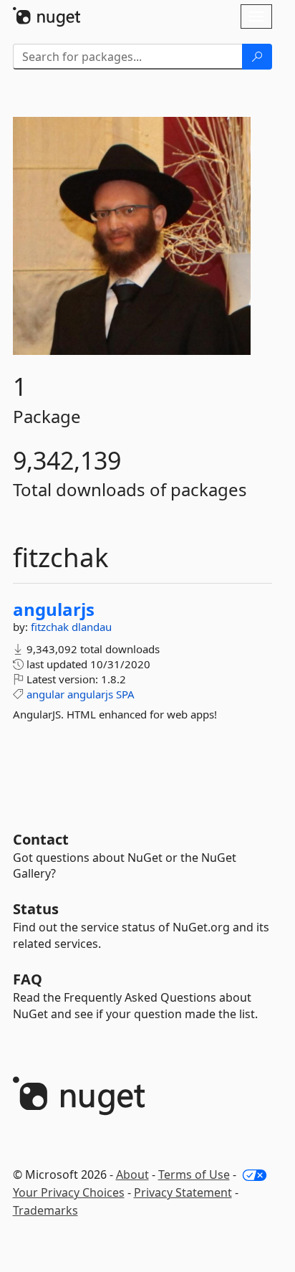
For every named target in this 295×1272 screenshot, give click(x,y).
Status (36, 909)
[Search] (257, 57)
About (132, 1174)
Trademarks (45, 1210)
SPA (125, 694)
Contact (41, 839)
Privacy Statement (183, 1192)
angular (45, 694)
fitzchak (51, 627)
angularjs (54, 609)
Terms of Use (194, 1174)
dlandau (92, 627)
